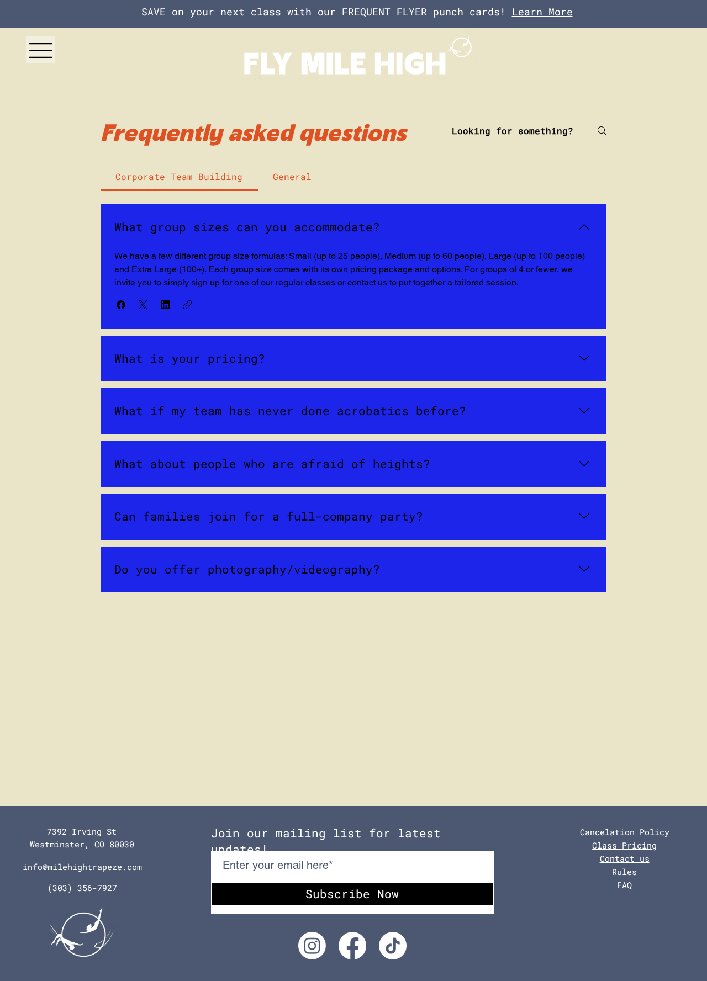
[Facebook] (352, 945)
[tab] (179, 176)
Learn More (542, 11)
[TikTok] (393, 945)
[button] (40, 50)
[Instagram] (312, 945)
